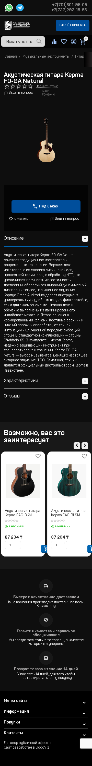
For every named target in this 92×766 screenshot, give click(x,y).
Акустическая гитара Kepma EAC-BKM (22, 513)
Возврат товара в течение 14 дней (46, 669)
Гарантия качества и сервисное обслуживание (46, 633)
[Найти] (39, 42)
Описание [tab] (14, 238)
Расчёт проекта (73, 25)
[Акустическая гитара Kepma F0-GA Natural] (46, 140)
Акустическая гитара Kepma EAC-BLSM (68, 513)
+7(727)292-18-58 (69, 10)
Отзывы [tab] (12, 396)
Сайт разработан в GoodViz (26, 748)
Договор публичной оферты (27, 743)
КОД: (45, 91)
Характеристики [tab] (21, 381)
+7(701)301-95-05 (69, 5)
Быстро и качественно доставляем (46, 597)
